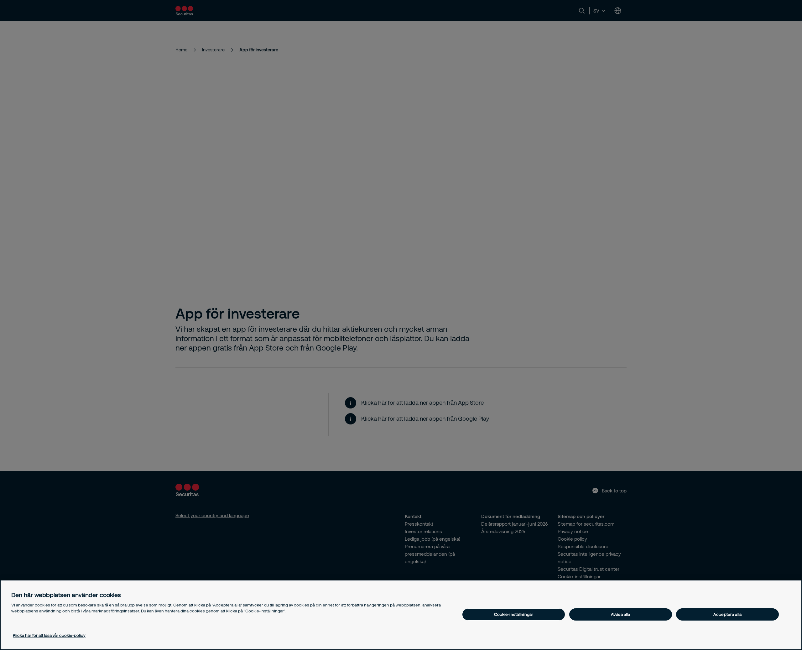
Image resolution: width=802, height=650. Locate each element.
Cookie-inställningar (514, 614)
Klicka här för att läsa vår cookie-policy (49, 635)
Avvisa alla (620, 614)
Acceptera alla (727, 614)
